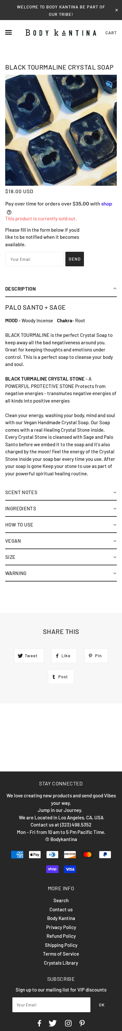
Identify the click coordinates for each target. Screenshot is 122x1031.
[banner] (61, 32)
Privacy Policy (61, 927)
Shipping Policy (61, 945)
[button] (61, 289)
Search (61, 900)
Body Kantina (61, 918)
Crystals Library (61, 963)
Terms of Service (61, 954)
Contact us (61, 909)
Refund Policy (61, 936)
